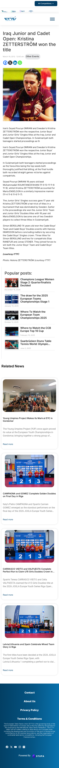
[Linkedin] (15, 63)
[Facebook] (5, 63)
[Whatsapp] (20, 63)
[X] (10, 63)
